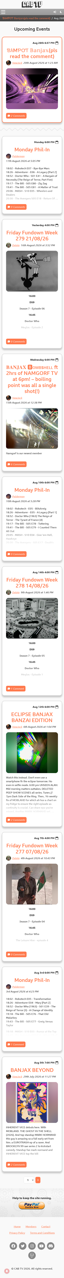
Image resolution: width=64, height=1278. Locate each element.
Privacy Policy (17, 1233)
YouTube (41, 1246)
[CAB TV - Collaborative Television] (32, 4)
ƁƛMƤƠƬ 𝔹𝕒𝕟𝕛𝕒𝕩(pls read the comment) (26, 18)
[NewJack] (8, 62)
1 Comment (17, 688)
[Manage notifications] (6, 1271)
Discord (50, 1246)
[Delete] (8, 245)
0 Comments (18, 207)
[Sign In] (55, 12)
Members (31, 1226)
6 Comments (18, 464)
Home (17, 1226)
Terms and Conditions (42, 1233)
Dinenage (32, 1255)
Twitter (22, 1246)
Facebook (13, 1246)
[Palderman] (8, 156)
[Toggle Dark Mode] (61, 12)
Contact (45, 1226)
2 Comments (18, 115)
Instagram (32, 1246)
